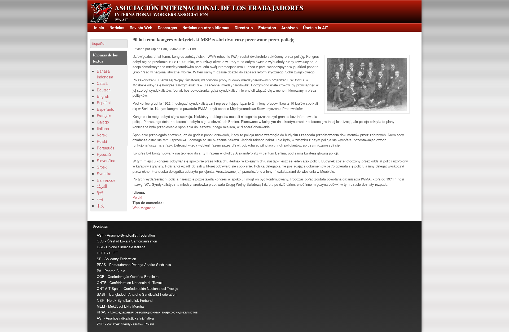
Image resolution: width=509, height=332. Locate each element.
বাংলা (100, 199)
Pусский (104, 154)
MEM (101, 306)
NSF (100, 300)
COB (100, 276)
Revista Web (141, 27)
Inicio (99, 27)
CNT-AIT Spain (108, 288)
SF (99, 258)
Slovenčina (106, 160)
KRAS (102, 312)
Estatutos (267, 27)
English (103, 96)
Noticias (116, 27)
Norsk (102, 135)
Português (105, 147)
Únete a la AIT (315, 27)
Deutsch (104, 89)
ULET (101, 252)
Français (104, 115)
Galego (103, 122)
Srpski (102, 167)
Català (102, 83)
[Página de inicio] (101, 21)
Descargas (167, 27)
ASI (100, 318)
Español (104, 102)
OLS (100, 241)
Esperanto (105, 109)
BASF (101, 294)
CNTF (101, 282)
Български (106, 180)
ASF (100, 235)
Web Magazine (144, 207)
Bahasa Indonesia (105, 73)
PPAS (101, 264)
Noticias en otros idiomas (205, 27)
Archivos (289, 27)
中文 (100, 205)
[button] (109, 43)
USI (100, 246)
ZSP (100, 323)
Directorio (244, 27)
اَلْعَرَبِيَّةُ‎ (102, 186)
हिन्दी (100, 193)
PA (99, 270)
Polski (137, 197)
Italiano (103, 128)
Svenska (104, 173)
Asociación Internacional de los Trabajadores (209, 8)
